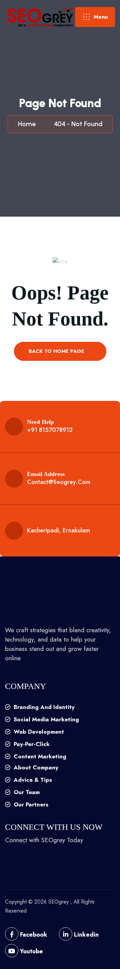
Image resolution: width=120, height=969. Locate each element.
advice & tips (32, 780)
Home (28, 124)
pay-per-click (31, 744)
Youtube (30, 951)
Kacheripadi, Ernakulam (58, 530)
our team (26, 792)
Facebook (32, 934)
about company (35, 767)
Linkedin (85, 934)
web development (38, 732)
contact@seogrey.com (58, 482)
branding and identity (43, 707)
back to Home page (57, 351)
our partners (30, 804)
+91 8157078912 (50, 430)
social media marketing (45, 719)
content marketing (39, 756)
